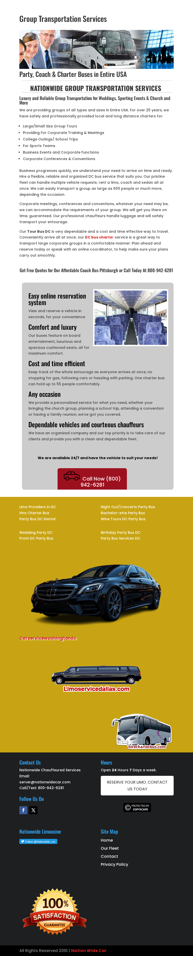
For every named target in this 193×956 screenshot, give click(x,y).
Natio (77, 950)
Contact (109, 856)
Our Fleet (110, 848)
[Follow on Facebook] (23, 810)
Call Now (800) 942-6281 (100, 481)
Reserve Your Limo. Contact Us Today (137, 785)
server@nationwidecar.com (44, 782)
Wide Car (96, 950)
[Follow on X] (33, 810)
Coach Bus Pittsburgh (99, 270)
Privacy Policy (114, 864)
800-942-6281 (51, 787)
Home (107, 840)
